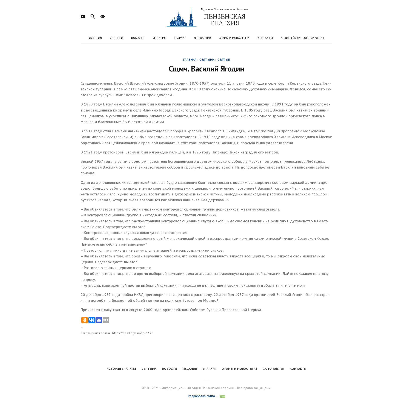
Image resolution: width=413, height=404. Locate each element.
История (95, 38)
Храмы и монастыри (234, 38)
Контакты (265, 38)
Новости (138, 38)
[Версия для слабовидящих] (102, 16)
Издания (159, 38)
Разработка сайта (201, 396)
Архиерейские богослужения (302, 38)
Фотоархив (202, 38)
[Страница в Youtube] (83, 16)
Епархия (180, 38)
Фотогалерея (273, 369)
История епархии (121, 369)
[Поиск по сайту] (93, 16)
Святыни (116, 38)
